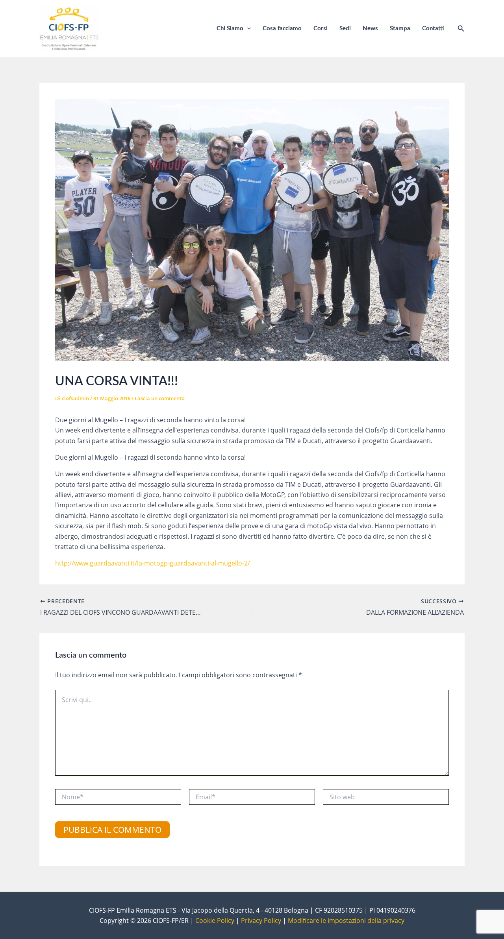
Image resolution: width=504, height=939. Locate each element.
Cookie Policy (214, 920)
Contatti (433, 28)
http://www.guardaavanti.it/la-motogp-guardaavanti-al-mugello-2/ (152, 563)
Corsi (320, 28)
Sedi (345, 28)
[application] (247, 28)
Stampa (400, 28)
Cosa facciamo (282, 28)
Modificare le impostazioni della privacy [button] (346, 920)
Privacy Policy (261, 920)
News (370, 28)
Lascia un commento (160, 398)
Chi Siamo (230, 28)
